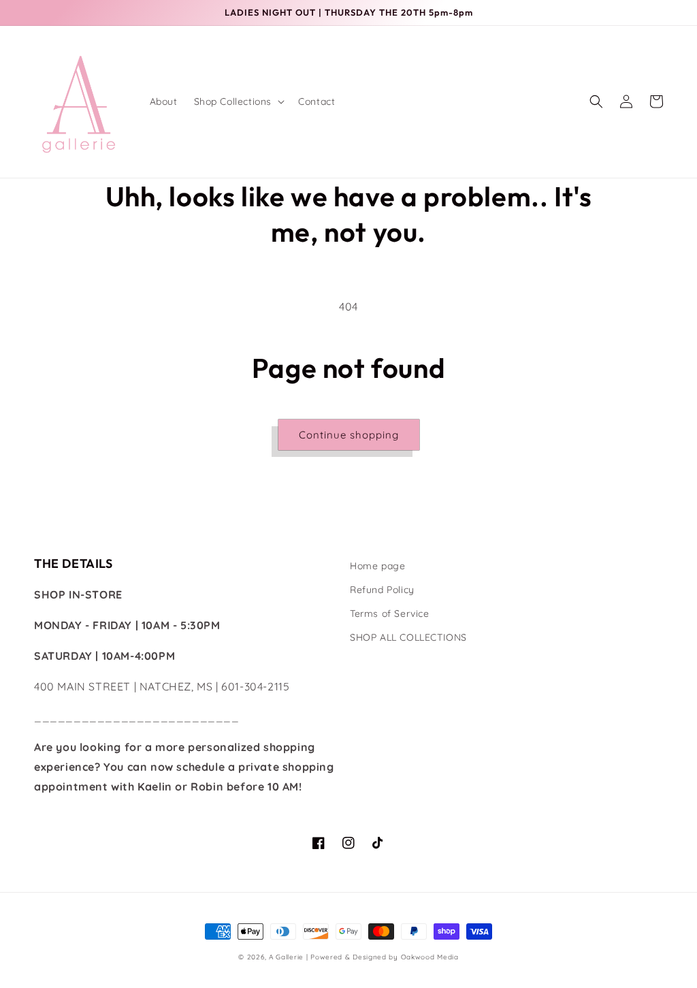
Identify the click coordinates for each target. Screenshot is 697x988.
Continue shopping (349, 434)
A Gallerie (287, 957)
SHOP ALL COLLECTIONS (408, 637)
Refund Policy (382, 590)
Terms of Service (389, 613)
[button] (238, 101)
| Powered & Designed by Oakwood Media (382, 957)
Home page (377, 566)
